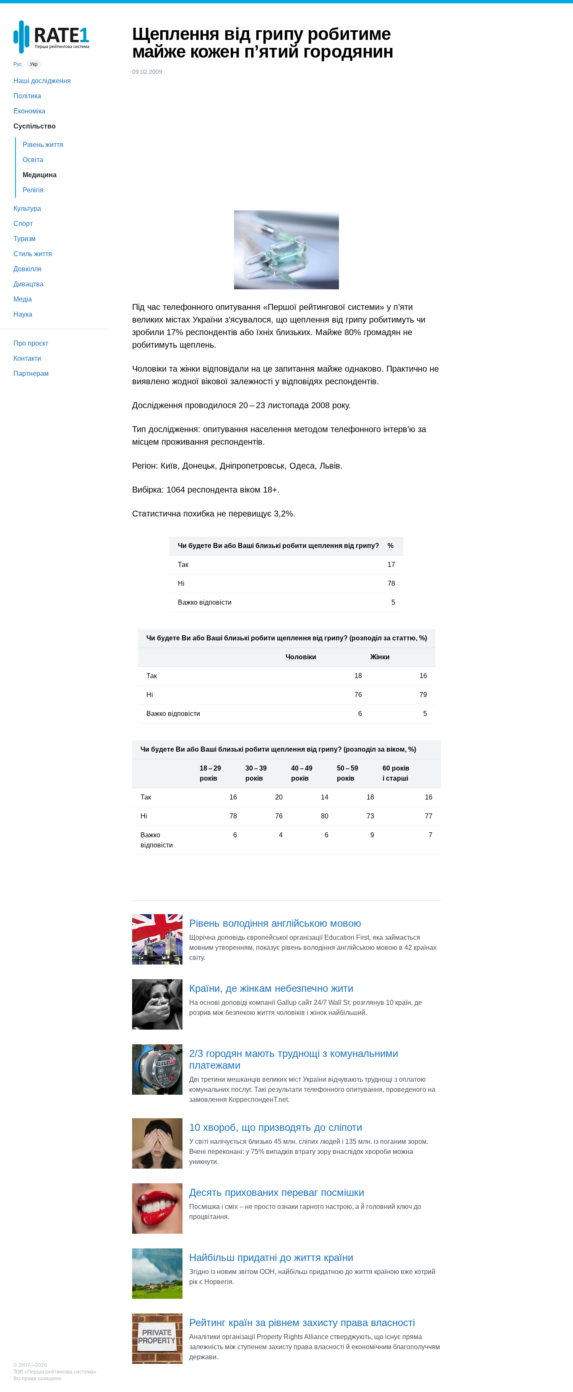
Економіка (29, 111)
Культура (27, 208)
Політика (27, 96)
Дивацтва (28, 284)
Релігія (33, 190)
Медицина (40, 174)
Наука (22, 314)
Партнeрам (31, 373)
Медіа (22, 299)
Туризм (24, 238)
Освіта (33, 159)
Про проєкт (30, 343)
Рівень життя (43, 144)
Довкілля (27, 269)
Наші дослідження (42, 80)
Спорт (23, 223)
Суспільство (34, 126)
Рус (17, 64)
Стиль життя (32, 253)
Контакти (27, 358)
